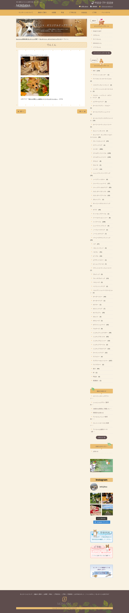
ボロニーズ (96, 320)
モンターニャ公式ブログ (102, 594)
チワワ (95, 209)
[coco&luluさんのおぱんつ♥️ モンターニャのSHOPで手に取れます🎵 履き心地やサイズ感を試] (95, 510)
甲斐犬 (95, 376)
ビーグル (95, 256)
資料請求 (95, 6)
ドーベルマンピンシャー (100, 217)
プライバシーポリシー (107, 6)
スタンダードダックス (99, 191)
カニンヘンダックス (99, 131)
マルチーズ (96, 328)
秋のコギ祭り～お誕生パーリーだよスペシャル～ (43, 99)
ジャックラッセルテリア (100, 187)
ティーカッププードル (99, 214)
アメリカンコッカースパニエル (102, 78)
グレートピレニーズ (99, 141)
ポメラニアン (97, 312)
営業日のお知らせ (98, 412)
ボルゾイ (95, 316)
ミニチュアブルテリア (99, 348)
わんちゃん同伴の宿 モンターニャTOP (26, 39)
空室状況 (70, 594)
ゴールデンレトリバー (99, 157)
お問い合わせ (84, 6)
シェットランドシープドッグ (101, 173)
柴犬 (94, 368)
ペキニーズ (96, 282)
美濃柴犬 (95, 380)
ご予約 (64, 594)
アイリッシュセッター (99, 74)
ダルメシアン (97, 199)
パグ (94, 244)
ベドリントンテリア (99, 286)
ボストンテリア (97, 308)
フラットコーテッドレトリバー (102, 268)
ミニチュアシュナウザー (100, 332)
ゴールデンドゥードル (99, 153)
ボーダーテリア (97, 300)
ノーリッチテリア (98, 233)
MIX (94, 70)
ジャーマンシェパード (99, 183)
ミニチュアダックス (99, 336)
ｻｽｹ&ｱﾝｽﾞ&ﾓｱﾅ (97, 31)
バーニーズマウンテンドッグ (101, 237)
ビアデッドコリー (98, 260)
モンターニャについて (26, 594)
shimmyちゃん (97, 43)
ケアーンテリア (97, 145)
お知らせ (95, 451)
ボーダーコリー (97, 296)
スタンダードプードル (99, 195)
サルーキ (95, 165)
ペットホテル (90, 594)
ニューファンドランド (99, 225)
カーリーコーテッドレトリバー (102, 124)
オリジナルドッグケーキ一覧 (102, 53)
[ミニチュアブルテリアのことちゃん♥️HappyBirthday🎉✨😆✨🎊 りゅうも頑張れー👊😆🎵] (107, 498)
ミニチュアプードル (99, 344)
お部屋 (45, 594)
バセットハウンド (98, 248)
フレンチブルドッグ (99, 278)
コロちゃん (96, 35)
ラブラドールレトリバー (100, 360)
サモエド (95, 161)
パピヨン (95, 252)
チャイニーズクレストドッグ (101, 203)
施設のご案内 (38, 594)
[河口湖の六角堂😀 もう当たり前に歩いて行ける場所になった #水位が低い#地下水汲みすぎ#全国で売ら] (107, 510)
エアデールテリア (98, 101)
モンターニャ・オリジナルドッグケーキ (50, 39)
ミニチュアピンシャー (99, 340)
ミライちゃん (97, 47)
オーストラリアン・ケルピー (101, 105)
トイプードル (97, 222)
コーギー (95, 149)
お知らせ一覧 (101, 437)
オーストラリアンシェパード (101, 112)
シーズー (95, 169)
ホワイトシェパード (99, 324)
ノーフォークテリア (99, 230)
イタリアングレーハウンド (101, 85)
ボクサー (95, 304)
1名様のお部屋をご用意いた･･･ (102, 408)
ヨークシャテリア (98, 352)
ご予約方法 (57, 594)
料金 (50, 594)
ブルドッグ (96, 274)
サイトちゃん (97, 39)
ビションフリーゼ (98, 264)
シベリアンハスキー (99, 179)
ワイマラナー (97, 364)
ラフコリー (96, 356)
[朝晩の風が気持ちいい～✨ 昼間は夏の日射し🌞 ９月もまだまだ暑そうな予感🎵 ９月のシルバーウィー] (95, 498)
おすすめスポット (79, 594)
